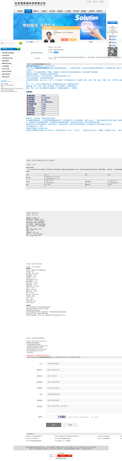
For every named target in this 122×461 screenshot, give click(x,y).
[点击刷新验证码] (62, 417)
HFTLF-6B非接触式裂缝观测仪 (34, 440)
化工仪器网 (66, 448)
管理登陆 (72, 448)
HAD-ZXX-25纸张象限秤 (104, 438)
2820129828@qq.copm (39, 448)
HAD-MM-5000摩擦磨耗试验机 (63, 438)
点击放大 (37, 58)
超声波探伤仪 (38, 355)
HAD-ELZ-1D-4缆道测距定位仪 (34, 436)
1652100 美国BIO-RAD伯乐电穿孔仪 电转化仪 (67, 436)
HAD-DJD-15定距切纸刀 (32, 438)
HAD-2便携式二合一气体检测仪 (63, 440)
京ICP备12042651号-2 (87, 448)
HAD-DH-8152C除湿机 (103, 436)
